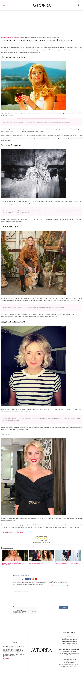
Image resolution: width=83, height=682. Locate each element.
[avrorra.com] (41, 5)
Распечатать (19, 532)
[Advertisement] (41, 22)
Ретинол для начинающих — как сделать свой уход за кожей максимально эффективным (69, 639)
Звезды (16, 37)
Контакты (6, 657)
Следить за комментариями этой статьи (24, 605)
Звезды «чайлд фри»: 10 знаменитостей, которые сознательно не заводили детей (69, 661)
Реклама (6, 658)
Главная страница (7, 37)
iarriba (9, 43)
